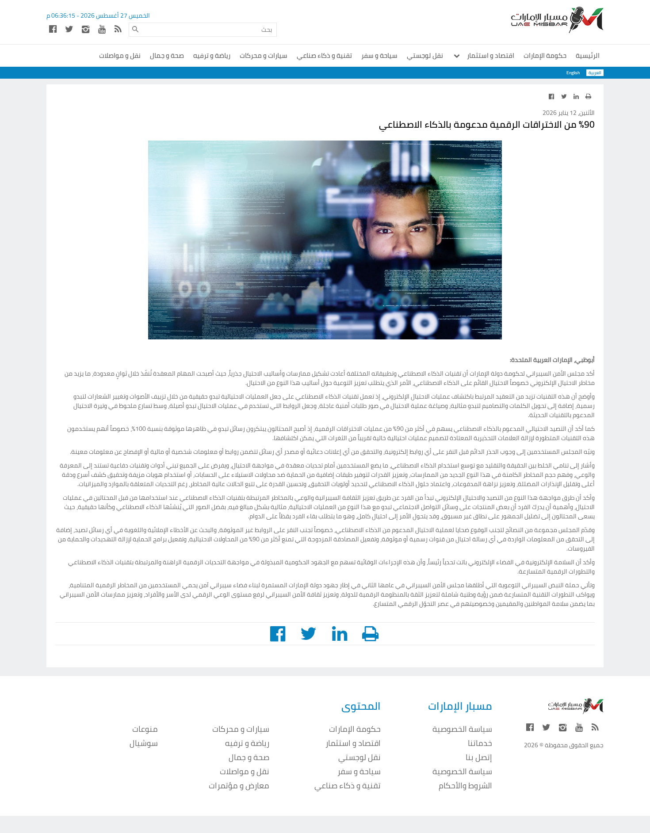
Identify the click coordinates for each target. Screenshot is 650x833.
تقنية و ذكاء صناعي (324, 55)
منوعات (145, 729)
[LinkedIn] (576, 96)
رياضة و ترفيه (211, 55)
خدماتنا (480, 743)
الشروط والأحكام (465, 785)
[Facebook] (52, 29)
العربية (595, 72)
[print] (588, 96)
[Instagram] (85, 29)
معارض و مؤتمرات (239, 785)
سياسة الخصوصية (462, 729)
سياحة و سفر (379, 55)
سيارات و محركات (263, 55)
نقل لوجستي (425, 55)
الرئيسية (588, 55)
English (573, 72)
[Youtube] (102, 29)
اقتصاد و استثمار (490, 55)
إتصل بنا (479, 757)
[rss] (118, 29)
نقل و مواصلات (120, 55)
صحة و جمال (167, 55)
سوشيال (144, 743)
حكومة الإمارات (545, 55)
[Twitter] (69, 29)
